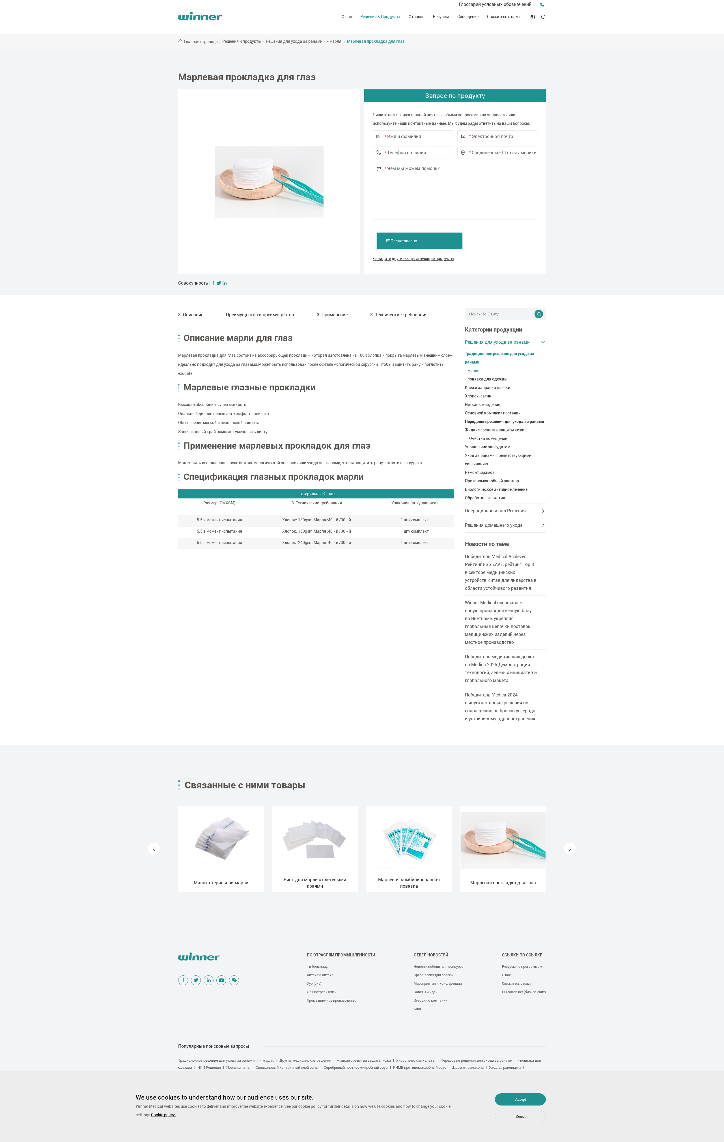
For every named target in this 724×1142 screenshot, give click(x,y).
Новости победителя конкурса (439, 967)
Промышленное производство (331, 1001)
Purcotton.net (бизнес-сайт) (524, 992)
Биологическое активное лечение (496, 489)
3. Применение (332, 314)
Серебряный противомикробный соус (356, 1067)
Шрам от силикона (468, 1067)
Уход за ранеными (505, 1067)
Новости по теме (487, 544)
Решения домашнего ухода (494, 525)
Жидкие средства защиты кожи (494, 430)
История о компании (430, 1001)
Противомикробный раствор (492, 481)
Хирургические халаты (415, 1060)
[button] (154, 849)
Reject (520, 1116)
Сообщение (468, 16)
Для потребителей (322, 992)
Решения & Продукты (380, 16)
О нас (347, 16)
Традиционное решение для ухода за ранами (499, 357)
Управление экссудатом (487, 447)
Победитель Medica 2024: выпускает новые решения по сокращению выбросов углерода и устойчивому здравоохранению (500, 706)
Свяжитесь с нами (504, 16)
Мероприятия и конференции (438, 984)
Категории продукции (493, 329)
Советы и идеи (426, 992)
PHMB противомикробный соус (419, 1067)
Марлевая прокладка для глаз (376, 41)
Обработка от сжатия (485, 498)
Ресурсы (441, 16)
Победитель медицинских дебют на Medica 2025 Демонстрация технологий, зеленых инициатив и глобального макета (501, 668)
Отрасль (417, 16)
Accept (520, 1099)
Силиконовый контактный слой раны (287, 1067)
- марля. (334, 41)
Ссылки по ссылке (522, 955)
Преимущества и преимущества (260, 314)
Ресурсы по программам (522, 967)
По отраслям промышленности (341, 955)
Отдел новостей (431, 955)
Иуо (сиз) (314, 984)
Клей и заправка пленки (487, 387)
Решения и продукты (241, 41)
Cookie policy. (163, 1115)
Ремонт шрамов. (480, 472)
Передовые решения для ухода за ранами (504, 421)
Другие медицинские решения (305, 1060)
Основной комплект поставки (493, 413)
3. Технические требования (399, 314)
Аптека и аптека (320, 975)
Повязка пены (238, 1067)
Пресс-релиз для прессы (433, 975)
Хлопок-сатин (478, 396)
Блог (417, 1009)
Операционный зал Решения (495, 510)
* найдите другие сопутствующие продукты (413, 258)
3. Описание (190, 314)
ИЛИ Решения (209, 1067)
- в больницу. (317, 967)
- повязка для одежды (486, 379)
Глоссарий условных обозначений (495, 4)
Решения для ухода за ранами (294, 41)
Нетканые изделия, (483, 404)
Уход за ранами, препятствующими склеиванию (498, 459)
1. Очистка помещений (486, 438)
